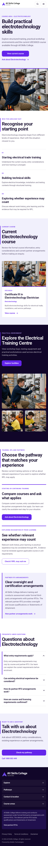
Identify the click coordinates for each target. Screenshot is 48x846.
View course (10, 313)
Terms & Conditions (21, 834)
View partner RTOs (11, 825)
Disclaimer (34, 834)
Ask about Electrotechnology (14, 59)
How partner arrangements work (18, 614)
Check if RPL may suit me (15, 561)
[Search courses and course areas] (37, 4)
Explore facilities (12, 363)
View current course (15, 53)
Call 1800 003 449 (9, 758)
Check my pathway (24, 752)
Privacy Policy (7, 834)
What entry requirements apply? (19, 655)
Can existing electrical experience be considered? (21, 679)
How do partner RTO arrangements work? (20, 690)
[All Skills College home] (11, 4)
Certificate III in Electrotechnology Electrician (22, 296)
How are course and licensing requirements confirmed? (17, 700)
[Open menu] (43, 4)
